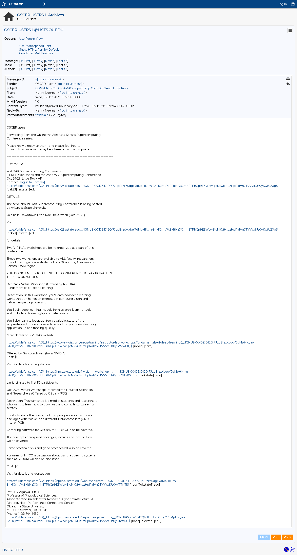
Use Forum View (31, 38)
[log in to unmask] (50, 79)
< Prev (37, 61)
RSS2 (287, 537)
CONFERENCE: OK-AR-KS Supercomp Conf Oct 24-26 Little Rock (81, 88)
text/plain (41, 115)
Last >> (62, 61)
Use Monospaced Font (35, 46)
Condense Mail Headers (36, 53)
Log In (282, 4)
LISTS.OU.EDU (12, 550)
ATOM (264, 537)
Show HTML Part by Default (39, 49)
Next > (49, 61)
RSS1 (276, 537)
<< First (25, 61)
